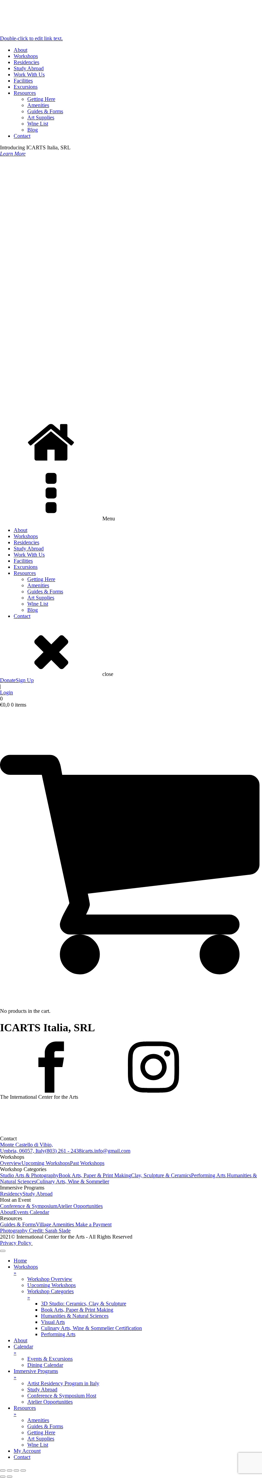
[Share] (16, 1470)
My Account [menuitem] (27, 1451)
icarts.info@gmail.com (106, 1151)
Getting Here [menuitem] (41, 1432)
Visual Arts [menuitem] (53, 1322)
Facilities (23, 81)
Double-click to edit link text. (31, 38)
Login (6, 692)
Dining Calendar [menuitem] (45, 1365)
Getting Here (41, 99)
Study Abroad (29, 68)
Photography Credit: (35, 1230)
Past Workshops (87, 1163)
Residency (11, 1194)
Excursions (26, 87)
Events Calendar (31, 1212)
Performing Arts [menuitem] (58, 1334)
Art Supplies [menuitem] (40, 1439)
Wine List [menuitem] (37, 1445)
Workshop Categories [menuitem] (50, 1294)
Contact (22, 136)
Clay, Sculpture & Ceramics (161, 1175)
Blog (32, 130)
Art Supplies (40, 117)
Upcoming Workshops (45, 1163)
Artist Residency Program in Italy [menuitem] (63, 1383)
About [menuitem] (20, 1340)
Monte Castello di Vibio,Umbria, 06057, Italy (26, 1148)
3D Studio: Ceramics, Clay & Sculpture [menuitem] (83, 1303)
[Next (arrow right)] (9, 1477)
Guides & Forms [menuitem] (45, 1426)
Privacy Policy (16, 1243)
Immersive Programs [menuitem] (36, 1374)
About (20, 50)
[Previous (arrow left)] (2, 1477)
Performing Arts (209, 1175)
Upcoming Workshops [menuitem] (51, 1285)
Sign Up (25, 680)
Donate (8, 680)
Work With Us (29, 74)
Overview (10, 1163)
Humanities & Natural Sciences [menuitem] (74, 1316)
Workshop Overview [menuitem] (49, 1279)
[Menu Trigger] (2, 1251)
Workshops (26, 56)
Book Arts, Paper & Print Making (95, 1175)
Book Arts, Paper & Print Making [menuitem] (77, 1310)
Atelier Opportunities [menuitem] (50, 1402)
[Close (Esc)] (23, 1470)
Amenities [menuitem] (38, 1420)
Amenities (38, 105)
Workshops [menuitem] (26, 1270)
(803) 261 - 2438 (63, 1151)
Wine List (37, 124)
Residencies (26, 62)
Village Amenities (55, 1224)
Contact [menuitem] (22, 1457)
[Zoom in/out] (2, 1470)
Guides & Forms (45, 111)
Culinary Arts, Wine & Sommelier (72, 1181)
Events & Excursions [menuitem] (50, 1359)
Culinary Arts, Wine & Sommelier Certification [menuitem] (91, 1328)
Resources (25, 93)
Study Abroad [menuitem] (42, 1389)
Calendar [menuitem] (23, 1350)
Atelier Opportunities (80, 1206)
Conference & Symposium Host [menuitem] (61, 1396)
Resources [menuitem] (25, 1411)
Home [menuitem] (20, 1260)
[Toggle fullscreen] (9, 1470)
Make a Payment (93, 1224)
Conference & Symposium (28, 1206)
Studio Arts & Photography (29, 1175)
